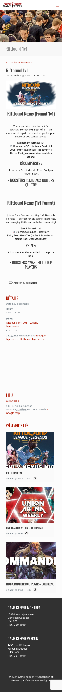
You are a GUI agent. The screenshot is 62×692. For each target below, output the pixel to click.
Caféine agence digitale (38, 680)
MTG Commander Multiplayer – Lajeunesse (30, 584)
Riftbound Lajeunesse (32, 339)
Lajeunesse (12, 400)
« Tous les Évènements (19, 62)
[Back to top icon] (55, 685)
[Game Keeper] (12, 5)
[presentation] (30, 450)
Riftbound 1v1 (14, 473)
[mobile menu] (57, 5)
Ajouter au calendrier (25, 282)
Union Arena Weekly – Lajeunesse (24, 528)
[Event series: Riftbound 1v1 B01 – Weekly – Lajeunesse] (35, 478)
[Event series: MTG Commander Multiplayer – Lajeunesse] (35, 590)
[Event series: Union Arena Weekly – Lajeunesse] (26, 533)
